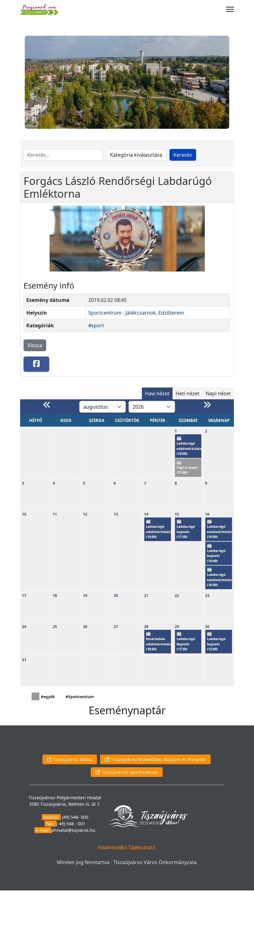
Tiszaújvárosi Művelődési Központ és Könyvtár (157, 759)
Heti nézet (187, 393)
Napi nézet (218, 393)
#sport (96, 325)
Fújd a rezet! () (187, 470)
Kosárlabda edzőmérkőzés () (158, 643)
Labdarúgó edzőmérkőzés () (189, 448)
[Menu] (230, 9)
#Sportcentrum (80, 696)
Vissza (35, 345)
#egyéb (48, 696)
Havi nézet (157, 393)
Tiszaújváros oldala (71, 759)
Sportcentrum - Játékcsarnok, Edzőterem (136, 312)
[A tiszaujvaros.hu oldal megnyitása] (147, 815)
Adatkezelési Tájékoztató (126, 847)
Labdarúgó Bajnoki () (186, 643)
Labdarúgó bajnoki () (186, 531)
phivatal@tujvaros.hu (73, 830)
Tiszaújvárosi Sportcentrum (129, 772)
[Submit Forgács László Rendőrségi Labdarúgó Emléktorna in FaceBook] (36, 364)
